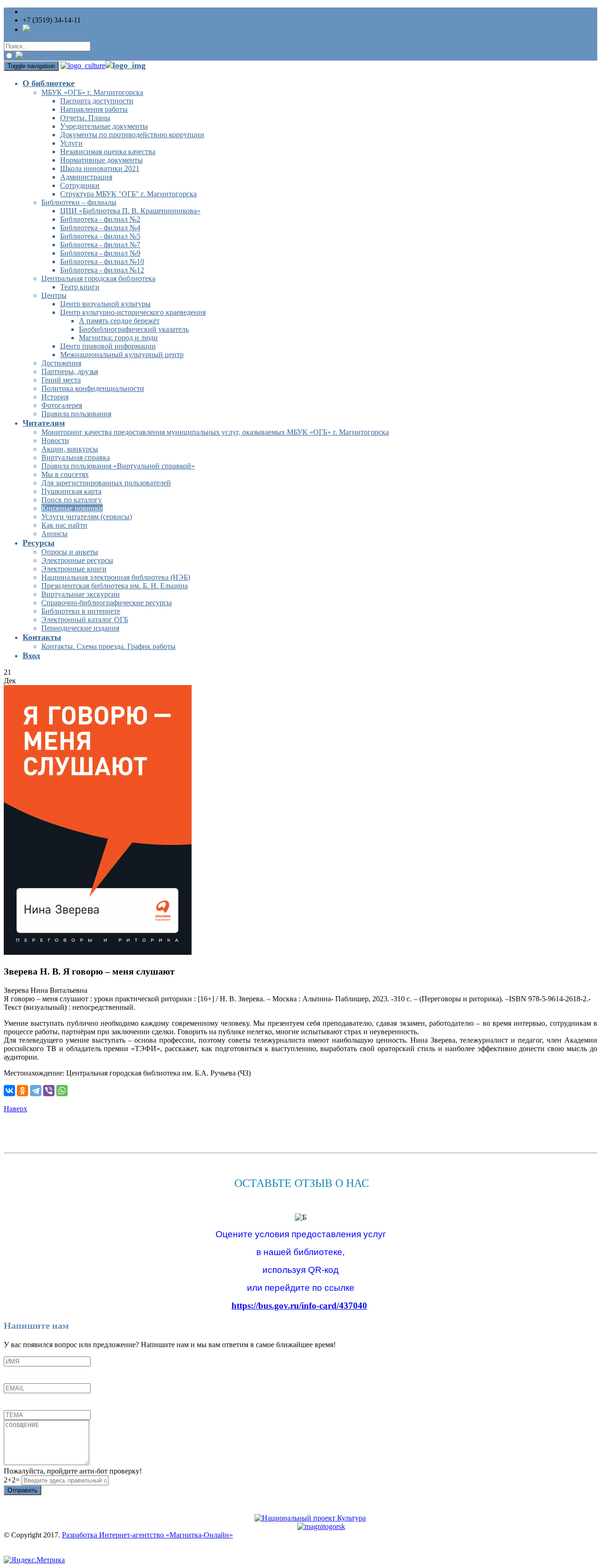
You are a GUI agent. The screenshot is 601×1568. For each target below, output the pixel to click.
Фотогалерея (61, 405)
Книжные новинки (72, 508)
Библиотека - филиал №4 (100, 228)
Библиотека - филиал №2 (100, 219)
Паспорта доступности (96, 101)
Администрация (86, 177)
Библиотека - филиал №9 (100, 253)
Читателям (44, 423)
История (55, 397)
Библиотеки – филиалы (78, 202)
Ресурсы (38, 542)
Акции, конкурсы (69, 449)
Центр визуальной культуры (105, 304)
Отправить (23, 1490)
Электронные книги (74, 569)
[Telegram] (35, 1090)
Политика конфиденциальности (92, 388)
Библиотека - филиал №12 (102, 270)
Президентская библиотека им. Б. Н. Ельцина (114, 586)
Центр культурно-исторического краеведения (133, 312)
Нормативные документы (101, 160)
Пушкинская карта (71, 491)
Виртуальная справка (75, 457)
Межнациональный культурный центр (122, 355)
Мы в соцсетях (65, 474)
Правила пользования (76, 414)
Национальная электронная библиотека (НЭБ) (115, 577)
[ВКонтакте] (9, 1090)
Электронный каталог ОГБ (84, 620)
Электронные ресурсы (77, 560)
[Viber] (48, 1090)
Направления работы (94, 109)
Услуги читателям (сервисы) (86, 517)
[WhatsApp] (62, 1090)
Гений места (61, 380)
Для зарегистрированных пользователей (106, 483)
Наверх (15, 1109)
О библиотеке (49, 83)
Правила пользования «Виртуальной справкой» (118, 466)
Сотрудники (80, 185)
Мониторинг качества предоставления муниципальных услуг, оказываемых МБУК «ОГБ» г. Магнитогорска (215, 432)
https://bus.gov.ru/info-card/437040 (299, 1306)
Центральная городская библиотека (98, 278)
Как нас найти (64, 525)
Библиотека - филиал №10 (102, 261)
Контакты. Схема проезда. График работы (108, 646)
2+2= (13, 1480)
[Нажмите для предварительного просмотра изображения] (98, 952)
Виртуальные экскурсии (80, 594)
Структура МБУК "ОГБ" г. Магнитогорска (128, 194)
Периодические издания (80, 628)
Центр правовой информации (108, 346)
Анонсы (54, 534)
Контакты (42, 637)
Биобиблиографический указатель (134, 329)
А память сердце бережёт (119, 321)
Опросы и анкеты (69, 552)
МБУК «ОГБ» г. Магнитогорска (92, 92)
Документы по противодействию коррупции (132, 135)
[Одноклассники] (22, 1090)
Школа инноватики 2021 (99, 168)
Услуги (71, 143)
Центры (54, 295)
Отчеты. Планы (85, 118)
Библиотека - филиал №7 (100, 245)
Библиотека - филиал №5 (100, 236)
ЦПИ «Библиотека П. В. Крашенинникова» (130, 211)
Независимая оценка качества (107, 152)
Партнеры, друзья (69, 371)
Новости (55, 441)
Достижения (61, 363)
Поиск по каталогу (71, 500)
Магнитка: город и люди (118, 338)
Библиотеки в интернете (80, 611)
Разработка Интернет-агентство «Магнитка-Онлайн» (147, 1535)
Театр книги (80, 287)
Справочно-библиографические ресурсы (106, 603)
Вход (31, 655)
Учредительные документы (104, 126)
